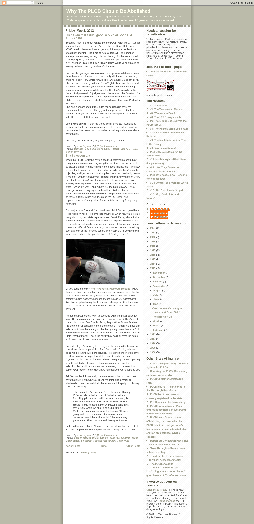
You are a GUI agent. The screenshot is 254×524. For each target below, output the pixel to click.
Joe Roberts (161, 213)
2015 (153, 259)
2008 (153, 352)
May (156, 304)
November (159, 277)
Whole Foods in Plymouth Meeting (110, 288)
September (159, 286)
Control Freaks (129, 438)
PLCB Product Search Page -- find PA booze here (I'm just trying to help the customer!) (166, 410)
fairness (78, 149)
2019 (153, 241)
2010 (153, 343)
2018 (153, 246)
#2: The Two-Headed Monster (166, 109)
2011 (153, 339)
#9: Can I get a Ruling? (163, 148)
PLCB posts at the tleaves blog (168, 402)
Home (103, 445)
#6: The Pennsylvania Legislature (169, 128)
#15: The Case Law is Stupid (166, 190)
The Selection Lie (78, 155)
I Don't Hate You (121, 149)
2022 (153, 232)
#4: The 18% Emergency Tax (166, 117)
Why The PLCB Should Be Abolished (108, 11)
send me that (167, 501)
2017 (153, 250)
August (157, 290)
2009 (153, 347)
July (156, 295)
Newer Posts (73, 445)
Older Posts (133, 445)
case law (115, 438)
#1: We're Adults (159, 105)
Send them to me (156, 489)
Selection (86, 440)
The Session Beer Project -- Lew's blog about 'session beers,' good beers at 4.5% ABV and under (166, 471)
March (157, 325)
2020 (153, 237)
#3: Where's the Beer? (162, 113)
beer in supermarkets (86, 438)
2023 (153, 228)
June (156, 299)
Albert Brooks (162, 209)
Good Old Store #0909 (97, 149)
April (156, 321)
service (78, 151)
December (159, 272)
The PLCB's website (161, 463)
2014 (153, 263)
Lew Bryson (161, 217)
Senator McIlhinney (104, 440)
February (158, 330)
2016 (153, 255)
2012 (153, 334)
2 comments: (112, 146)
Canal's (104, 438)
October (158, 281)
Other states (72, 440)
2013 (153, 268)
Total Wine (123, 440)
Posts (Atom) (88, 452)
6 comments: (112, 435)
